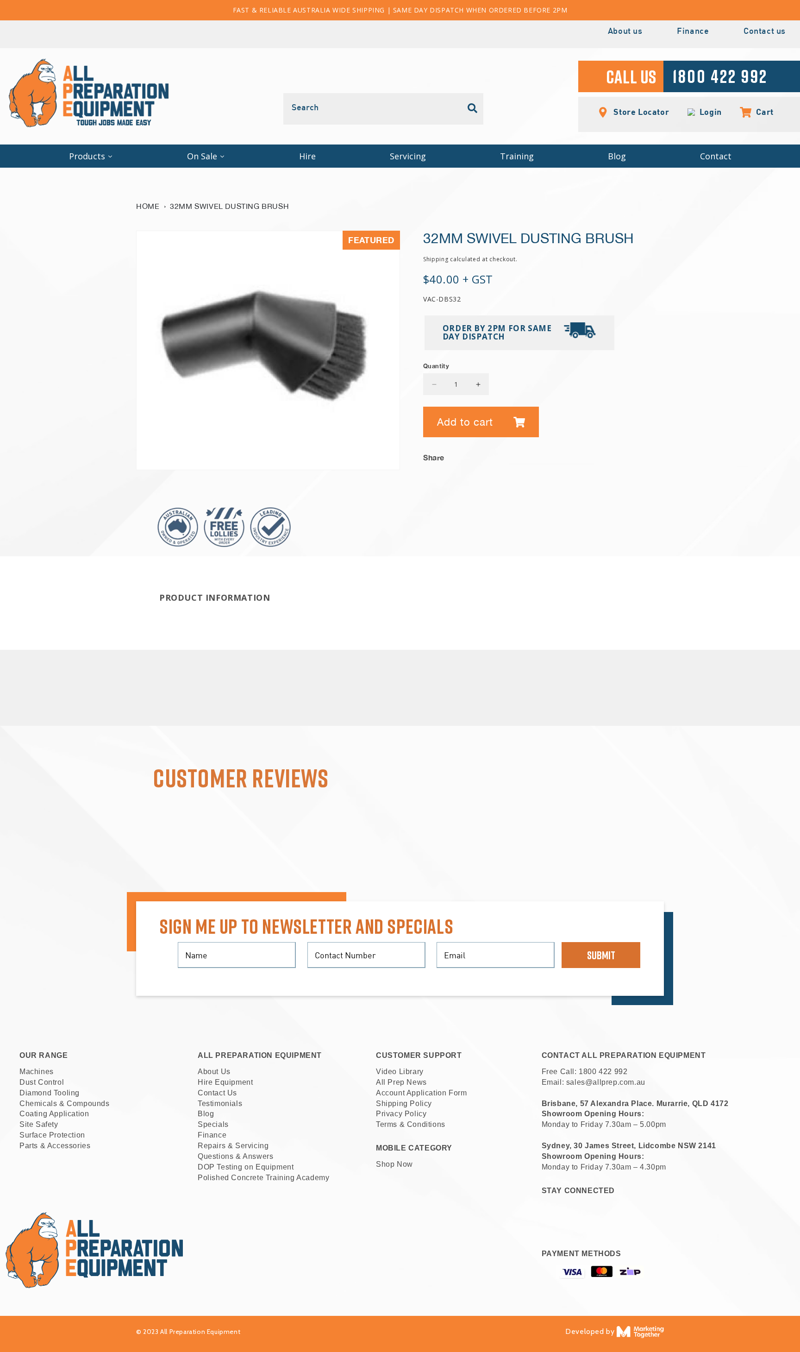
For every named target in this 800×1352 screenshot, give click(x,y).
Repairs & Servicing (233, 1146)
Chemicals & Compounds (64, 1103)
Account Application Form (421, 1093)
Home (147, 206)
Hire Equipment (225, 1082)
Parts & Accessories (54, 1146)
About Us (214, 1071)
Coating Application (54, 1114)
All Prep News (401, 1082)
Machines (36, 1071)
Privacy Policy (401, 1114)
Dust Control (41, 1082)
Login (708, 112)
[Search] (472, 108)
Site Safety (38, 1124)
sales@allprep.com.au (605, 1082)
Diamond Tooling (49, 1093)
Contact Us (217, 1093)
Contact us (765, 32)
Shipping (436, 259)
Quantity (436, 366)
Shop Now (394, 1164)
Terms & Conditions (410, 1124)
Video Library (400, 1071)
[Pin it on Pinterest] (657, 454)
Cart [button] (760, 111)
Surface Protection (52, 1135)
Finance (693, 32)
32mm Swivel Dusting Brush (229, 206)
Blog (206, 1114)
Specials (213, 1124)
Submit (601, 955)
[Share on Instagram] (643, 454)
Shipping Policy (404, 1103)
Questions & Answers (235, 1156)
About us (625, 32)
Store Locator (640, 112)
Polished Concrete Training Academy (263, 1178)
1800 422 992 (603, 1071)
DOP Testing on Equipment (246, 1167)
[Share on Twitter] (628, 454)
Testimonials (220, 1103)
